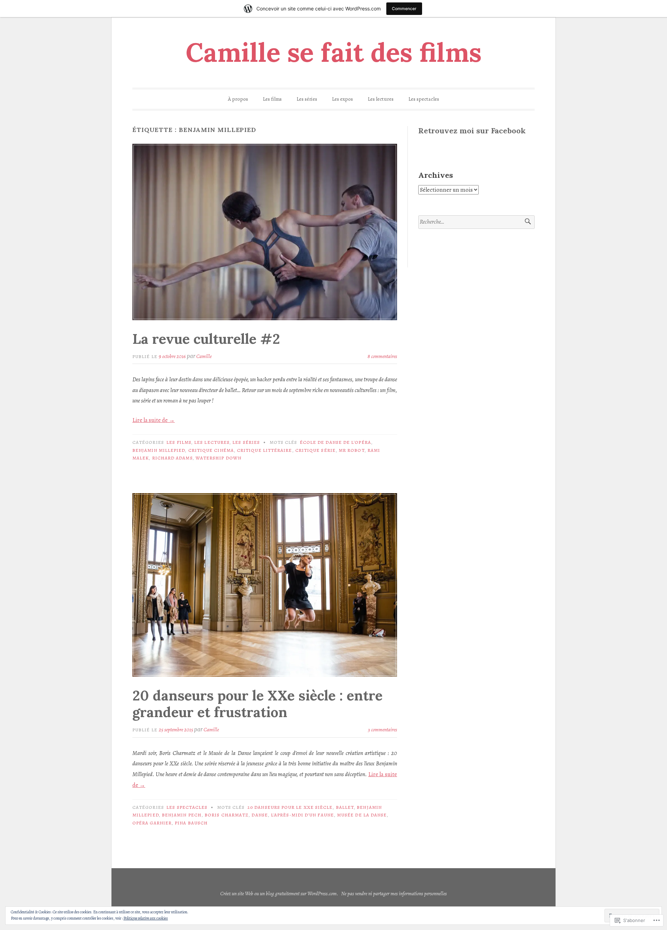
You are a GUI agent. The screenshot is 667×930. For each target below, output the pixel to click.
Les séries (307, 99)
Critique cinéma (211, 450)
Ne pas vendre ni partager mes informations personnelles (394, 893)
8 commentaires (382, 356)
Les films (272, 99)
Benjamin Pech (181, 815)
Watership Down (218, 458)
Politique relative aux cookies (145, 918)
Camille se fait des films (333, 52)
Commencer (404, 8)
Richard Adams (172, 458)
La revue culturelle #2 (206, 339)
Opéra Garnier (152, 823)
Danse (259, 815)
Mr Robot (351, 450)
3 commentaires (382, 729)
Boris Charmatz (226, 815)
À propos (238, 99)
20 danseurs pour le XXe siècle (289, 807)
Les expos (342, 99)
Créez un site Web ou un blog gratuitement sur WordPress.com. (279, 893)
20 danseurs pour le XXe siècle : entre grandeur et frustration (257, 704)
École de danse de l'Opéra (335, 442)
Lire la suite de (153, 420)
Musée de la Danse (362, 815)
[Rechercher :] (476, 222)
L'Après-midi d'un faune (302, 815)
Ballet (345, 807)
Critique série (315, 450)
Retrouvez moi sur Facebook (472, 130)
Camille (204, 356)
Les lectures (381, 99)
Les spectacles (424, 99)
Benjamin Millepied (158, 450)
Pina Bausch (191, 823)
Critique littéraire (264, 450)
